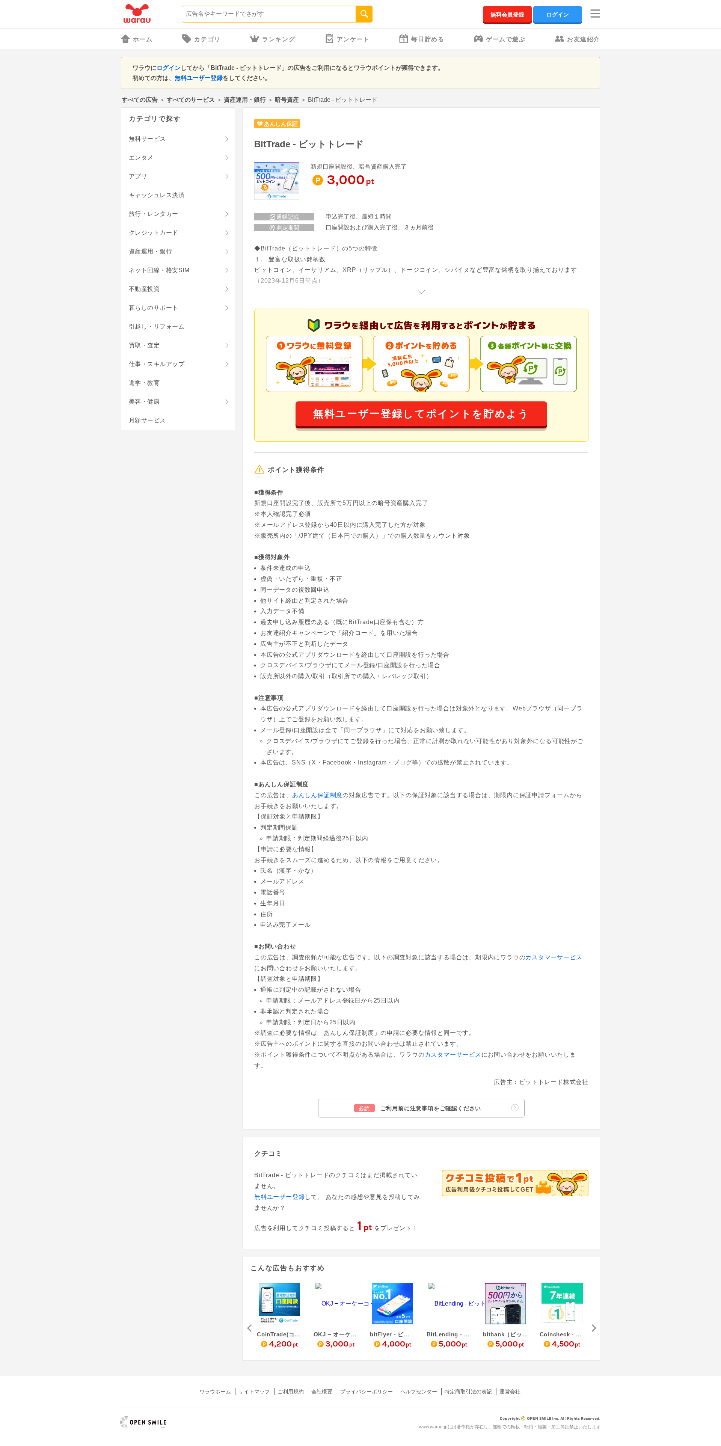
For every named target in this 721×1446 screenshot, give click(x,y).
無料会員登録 (507, 14)
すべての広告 (140, 100)
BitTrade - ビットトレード (309, 144)
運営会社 (509, 1392)
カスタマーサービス (553, 957)
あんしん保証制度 (317, 795)
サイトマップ (254, 1392)
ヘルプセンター (418, 1392)
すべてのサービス (191, 100)
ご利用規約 (291, 1392)
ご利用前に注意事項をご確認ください (420, 1108)
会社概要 (321, 1392)
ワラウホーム (215, 1392)
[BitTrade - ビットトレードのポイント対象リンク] (276, 181)
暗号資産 (287, 100)
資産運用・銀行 (245, 100)
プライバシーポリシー (366, 1392)
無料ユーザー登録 (199, 78)
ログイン (557, 14)
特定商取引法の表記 (468, 1392)
